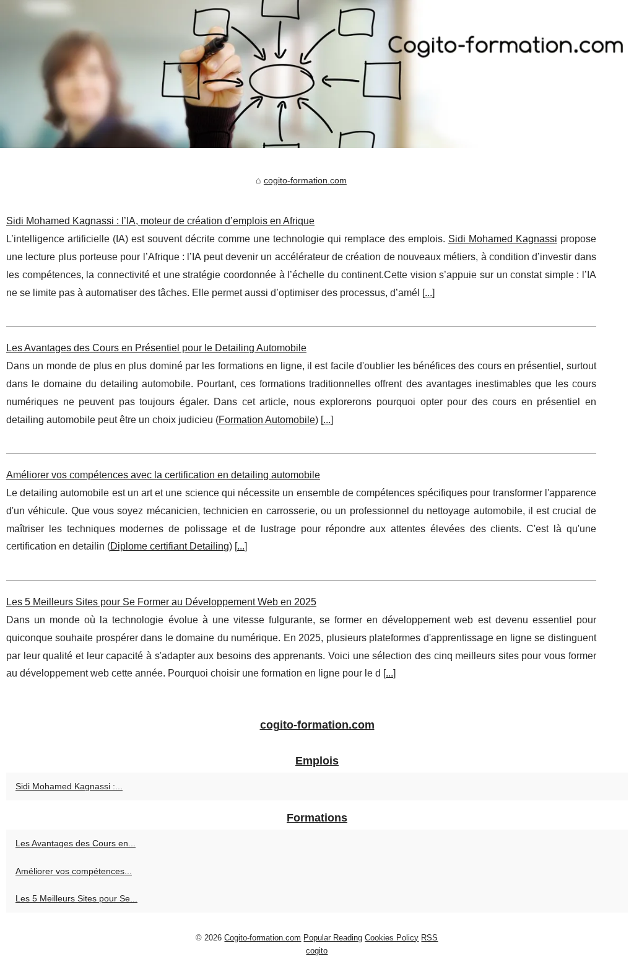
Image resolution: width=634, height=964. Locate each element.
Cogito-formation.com (262, 937)
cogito (317, 950)
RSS (429, 937)
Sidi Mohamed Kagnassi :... (69, 786)
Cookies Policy (392, 937)
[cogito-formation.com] (317, 74)
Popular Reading (332, 937)
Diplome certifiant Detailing (169, 546)
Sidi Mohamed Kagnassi (502, 239)
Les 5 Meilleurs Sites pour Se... (76, 898)
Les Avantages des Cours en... (75, 843)
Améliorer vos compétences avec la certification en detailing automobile (163, 475)
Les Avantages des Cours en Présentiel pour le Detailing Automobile (156, 348)
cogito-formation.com (305, 180)
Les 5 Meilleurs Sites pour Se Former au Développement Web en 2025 (161, 602)
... (428, 292)
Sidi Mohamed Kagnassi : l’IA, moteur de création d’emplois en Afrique (160, 221)
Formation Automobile (267, 419)
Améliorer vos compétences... (73, 871)
